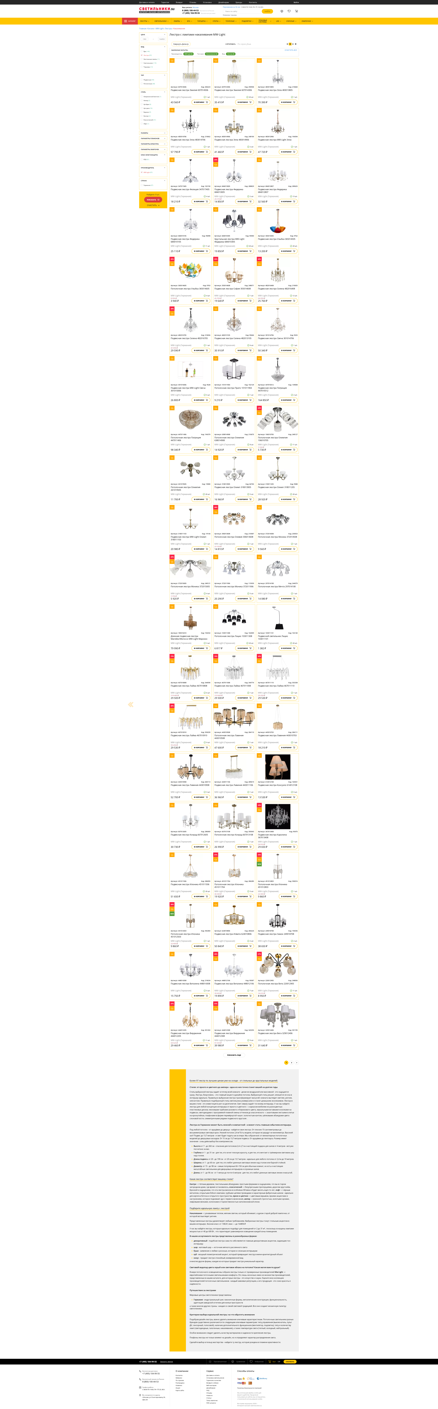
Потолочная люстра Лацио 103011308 (233, 636)
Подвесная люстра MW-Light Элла (274, 139)
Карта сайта (180, 1390)
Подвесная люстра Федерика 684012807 (272, 190)
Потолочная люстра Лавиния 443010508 (229, 736)
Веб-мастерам (211, 1385)
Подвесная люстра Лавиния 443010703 (277, 735)
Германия (148, 185)
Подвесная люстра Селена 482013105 (232, 338)
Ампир (147, 100)
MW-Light (160, 28)
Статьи (208, 1398)
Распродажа (180, 1383)
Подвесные (149, 80)
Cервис (210, 1371)
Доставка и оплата (146, 2)
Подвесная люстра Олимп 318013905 (232, 487)
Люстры (168, 28)
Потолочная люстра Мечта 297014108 (277, 586)
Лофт (146, 124)
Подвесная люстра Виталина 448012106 (234, 983)
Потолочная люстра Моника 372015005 (190, 586)
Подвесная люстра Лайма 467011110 (276, 685)
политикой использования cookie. (250, 1399)
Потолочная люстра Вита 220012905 (276, 983)
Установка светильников (215, 1378)
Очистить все (291, 50)
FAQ (207, 1390)
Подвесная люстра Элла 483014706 (188, 139)
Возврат (179, 2)
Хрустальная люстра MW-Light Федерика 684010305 (229, 240)
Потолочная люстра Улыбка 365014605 (190, 288)
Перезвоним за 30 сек (231, 7)
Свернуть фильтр (181, 44)
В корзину (199, 102)
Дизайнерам (223, 2)
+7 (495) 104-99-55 (198, 13)
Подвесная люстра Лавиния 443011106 (233, 785)
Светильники (150, 63)
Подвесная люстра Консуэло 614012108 (277, 785)
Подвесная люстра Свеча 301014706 (276, 338)
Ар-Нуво (147, 104)
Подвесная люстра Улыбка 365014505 (276, 239)
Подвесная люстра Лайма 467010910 (189, 735)
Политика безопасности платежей (249, 1388)
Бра (147, 51)
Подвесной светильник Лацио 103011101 (273, 637)
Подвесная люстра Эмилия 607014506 (189, 90)
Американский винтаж (152, 97)
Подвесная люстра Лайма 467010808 (189, 685)
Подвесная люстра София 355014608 (232, 288)
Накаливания (210, 54)
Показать (151, 200)
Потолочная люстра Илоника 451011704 (229, 885)
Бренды (239, 2)
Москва (196, 7)
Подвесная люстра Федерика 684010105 (185, 240)
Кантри (147, 116)
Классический (150, 120)
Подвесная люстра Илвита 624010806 (233, 934)
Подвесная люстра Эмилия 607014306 (233, 90)
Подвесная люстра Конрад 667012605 (189, 834)
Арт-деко (148, 108)
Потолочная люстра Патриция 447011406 (186, 439)
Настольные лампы (152, 59)
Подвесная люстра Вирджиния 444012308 (229, 1034)
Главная (142, 28)
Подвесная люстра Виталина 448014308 (190, 983)
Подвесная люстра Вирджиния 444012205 (186, 1034)
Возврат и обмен (212, 1383)
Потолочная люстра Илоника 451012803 (272, 885)
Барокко (147, 112)
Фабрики (179, 1378)
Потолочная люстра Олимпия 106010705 (273, 439)
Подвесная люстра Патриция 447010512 (272, 389)
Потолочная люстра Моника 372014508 (277, 536)
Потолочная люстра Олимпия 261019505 (185, 488)
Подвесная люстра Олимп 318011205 (276, 487)
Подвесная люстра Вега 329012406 (275, 1033)
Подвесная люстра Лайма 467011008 (232, 685)
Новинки (179, 1385)
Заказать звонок (166, 1362)
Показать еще (234, 1055)
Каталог (132, 21)
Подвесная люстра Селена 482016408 (276, 288)
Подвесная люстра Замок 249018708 (276, 934)
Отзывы (192, 2)
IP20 (146, 159)
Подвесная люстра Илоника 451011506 (190, 884)
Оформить (290, 1362)
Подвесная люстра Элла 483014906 (231, 139)
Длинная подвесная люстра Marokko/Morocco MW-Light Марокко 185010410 (189, 637)
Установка (207, 2)
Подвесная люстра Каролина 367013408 (272, 836)
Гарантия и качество (213, 1380)
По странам (180, 1380)
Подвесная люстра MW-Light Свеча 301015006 (188, 389)
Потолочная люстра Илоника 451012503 (185, 935)
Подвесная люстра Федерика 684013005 (228, 190)
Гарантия (165, 2)
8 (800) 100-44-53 (198, 10)
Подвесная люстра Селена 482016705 (189, 338)
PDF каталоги (211, 1403)
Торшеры (148, 67)
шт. (274, 1362)
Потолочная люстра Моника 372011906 (233, 586)
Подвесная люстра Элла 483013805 (275, 90)
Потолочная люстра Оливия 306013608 (233, 536)
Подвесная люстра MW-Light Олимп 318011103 (188, 538)
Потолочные (149, 84)
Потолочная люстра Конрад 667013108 (233, 834)
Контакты (253, 2)
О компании (182, 1371)
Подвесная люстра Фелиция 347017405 (190, 189)
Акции (178, 1388)
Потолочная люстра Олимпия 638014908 (229, 439)
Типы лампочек (212, 1400)
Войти (296, 2)
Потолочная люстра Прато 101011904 (233, 388)
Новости (209, 1395)
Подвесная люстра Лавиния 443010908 (190, 785)
